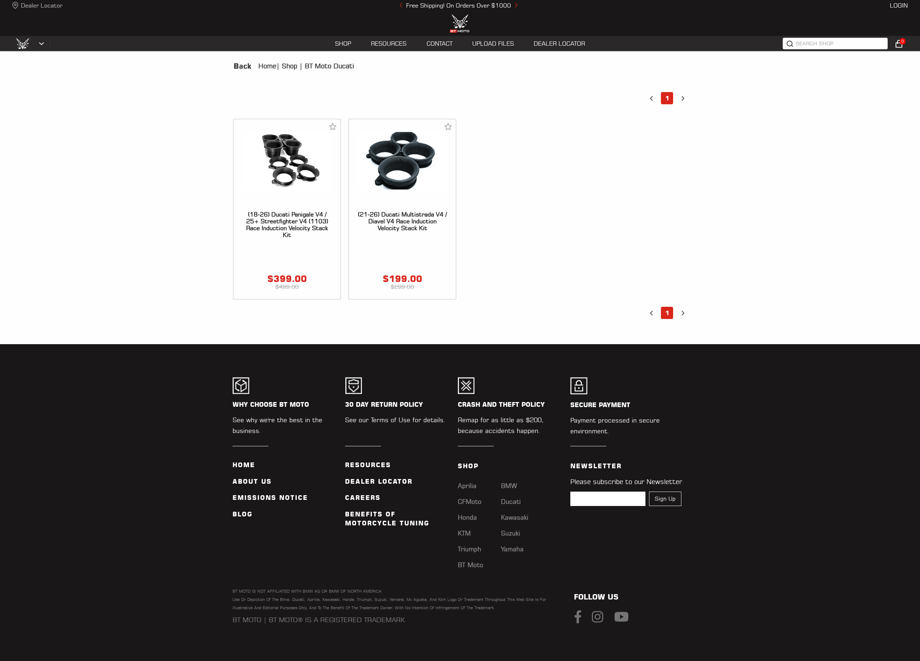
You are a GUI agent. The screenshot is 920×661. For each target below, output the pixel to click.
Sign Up (665, 498)
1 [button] (667, 98)
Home (267, 66)
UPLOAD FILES (493, 43)
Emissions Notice (270, 497)
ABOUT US (252, 481)
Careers (363, 497)
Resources (368, 465)
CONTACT (439, 43)
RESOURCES (388, 43)
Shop (288, 66)
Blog (243, 514)
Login (899, 5)
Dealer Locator (42, 5)
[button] (651, 98)
